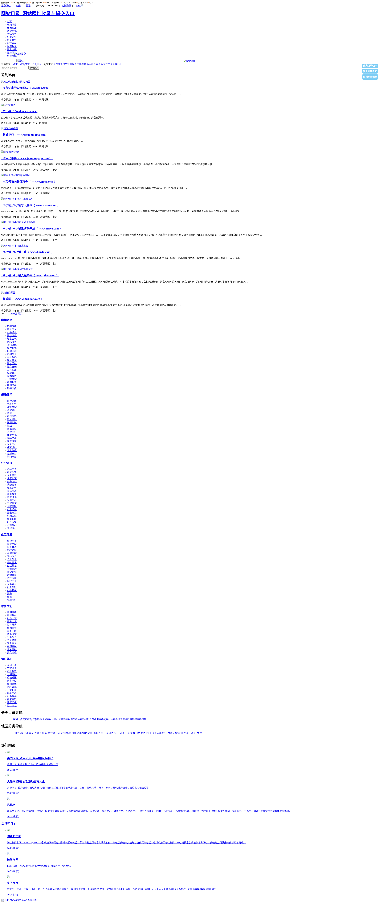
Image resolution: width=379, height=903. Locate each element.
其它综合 (12, 668)
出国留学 (12, 627)
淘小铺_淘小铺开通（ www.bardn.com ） (27, 251)
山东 (127, 733)
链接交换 (12, 388)
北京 (20, 733)
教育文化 (12, 31)
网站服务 (12, 341)
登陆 (28, 5)
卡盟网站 (12, 674)
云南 (159, 733)
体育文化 (12, 435)
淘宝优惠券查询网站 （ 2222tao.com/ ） (26, 87)
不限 (15, 733)
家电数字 (12, 494)
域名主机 (12, 338)
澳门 (202, 733)
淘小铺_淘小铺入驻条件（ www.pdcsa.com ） (30, 275)
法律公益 (12, 575)
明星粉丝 (12, 404)
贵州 (63, 733)
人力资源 (12, 584)
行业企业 (12, 37)
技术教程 (12, 376)
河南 (79, 733)
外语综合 (12, 637)
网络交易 (12, 693)
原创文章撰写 (370, 77)
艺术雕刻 (12, 525)
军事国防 (12, 631)
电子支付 (12, 329)
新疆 (180, 733)
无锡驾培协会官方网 (86, 64)
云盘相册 (12, 690)
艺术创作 (12, 450)
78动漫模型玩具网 (64, 64)
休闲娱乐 (12, 27)
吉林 (100, 733)
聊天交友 (12, 444)
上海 (26, 733)
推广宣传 (12, 366)
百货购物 (12, 572)
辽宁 (116, 733)
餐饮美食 (12, 562)
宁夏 (191, 733)
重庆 (31, 733)
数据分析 (12, 326)
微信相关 (12, 382)
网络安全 (12, 335)
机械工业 (12, 515)
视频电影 (12, 456)
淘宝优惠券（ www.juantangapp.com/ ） (27, 158)
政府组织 (12, 702)
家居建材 (12, 553)
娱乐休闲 (6, 394)
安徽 (42, 733)
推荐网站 (12, 43)
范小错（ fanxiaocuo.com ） (19, 111)
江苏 (106, 733)
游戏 (9, 425)
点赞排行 (8, 823)
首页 (9, 21)
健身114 (116, 64)
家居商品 (12, 491)
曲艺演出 (12, 447)
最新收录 (12, 46)
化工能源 (12, 478)
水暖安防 (12, 506)
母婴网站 (12, 544)
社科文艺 (12, 618)
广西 (196, 733)
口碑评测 (12, 351)
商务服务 (12, 481)
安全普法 (12, 643)
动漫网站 (12, 407)
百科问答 (12, 705)
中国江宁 (104, 64)
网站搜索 (34, 68)
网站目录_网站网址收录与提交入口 (38, 13)
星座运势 (12, 416)
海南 (68, 733)
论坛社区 (12, 677)
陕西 (143, 733)
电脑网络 (12, 24)
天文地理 (12, 652)
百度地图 (32, 900)
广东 (58, 733)
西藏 (170, 733)
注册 (18, 5)
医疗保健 (12, 578)
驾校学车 (12, 540)
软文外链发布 (370, 71)
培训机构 (12, 612)
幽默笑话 (12, 428)
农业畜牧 (12, 475)
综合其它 (12, 40)
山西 (138, 733)
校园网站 (12, 646)
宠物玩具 (12, 556)
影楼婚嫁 (12, 550)
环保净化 (12, 497)
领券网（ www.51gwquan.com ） (22, 298)
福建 (47, 733)
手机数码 (12, 357)
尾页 (20, 313)
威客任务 (12, 354)
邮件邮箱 (12, 590)
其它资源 (12, 345)
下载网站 (12, 379)
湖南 (90, 733)
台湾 (154, 733)
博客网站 (12, 680)
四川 (148, 733)
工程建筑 (12, 503)
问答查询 (12, 547)
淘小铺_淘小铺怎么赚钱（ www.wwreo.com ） (30, 205)
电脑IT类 (11, 385)
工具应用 (12, 369)
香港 (186, 733)
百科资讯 (12, 687)
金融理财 (12, 599)
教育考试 (12, 640)
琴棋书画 (12, 438)
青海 (122, 733)
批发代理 (12, 587)
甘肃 (52, 733)
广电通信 (12, 509)
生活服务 (12, 34)
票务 (9, 593)
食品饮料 (12, 487)
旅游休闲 (12, 400)
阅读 (9, 413)
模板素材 (12, 373)
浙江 (164, 733)
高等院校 (12, 615)
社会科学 (12, 696)
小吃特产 (12, 568)
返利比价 (37, 64)
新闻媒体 (12, 684)
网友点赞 (12, 49)
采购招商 (12, 500)
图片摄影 (12, 419)
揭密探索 (12, 441)
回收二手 (12, 581)
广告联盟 (12, 671)
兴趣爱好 (12, 432)
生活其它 (12, 565)
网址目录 (12, 360)
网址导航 (12, 363)
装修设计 (12, 528)
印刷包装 (12, 519)
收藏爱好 (12, 410)
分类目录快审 (370, 65)
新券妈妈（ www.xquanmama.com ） (25, 134)
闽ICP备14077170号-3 (15, 900)
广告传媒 (12, 522)
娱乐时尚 (12, 422)
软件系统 (12, 348)
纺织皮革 (12, 484)
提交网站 (6, 5)
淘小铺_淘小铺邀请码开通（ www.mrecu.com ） (31, 228)
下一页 (13, 313)
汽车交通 (12, 469)
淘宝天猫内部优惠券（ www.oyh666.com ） (29, 181)
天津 (36, 733)
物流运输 (12, 472)
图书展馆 (12, 634)
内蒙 (175, 733)
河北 (74, 733)
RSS (78, 5)
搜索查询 (12, 699)
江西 (111, 733)
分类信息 (12, 559)
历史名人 (12, 621)
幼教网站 (12, 649)
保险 (9, 596)
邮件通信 (12, 332)
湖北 (84, 733)
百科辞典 (12, 624)
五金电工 (12, 512)
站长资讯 (66, 5)
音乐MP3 (11, 453)
